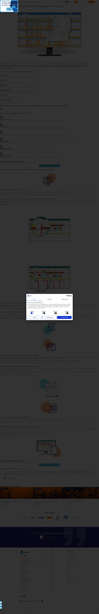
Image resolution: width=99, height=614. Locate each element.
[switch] (43, 313)
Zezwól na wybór (49, 317)
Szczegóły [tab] (49, 299)
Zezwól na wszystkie (64, 317)
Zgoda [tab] (34, 299)
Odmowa (34, 317)
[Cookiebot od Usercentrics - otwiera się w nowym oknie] (67, 296)
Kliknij (9, 9)
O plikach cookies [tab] (65, 299)
